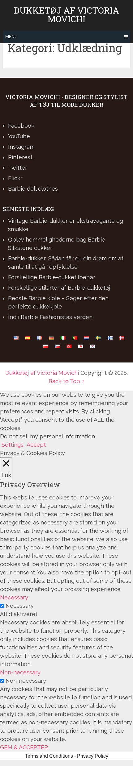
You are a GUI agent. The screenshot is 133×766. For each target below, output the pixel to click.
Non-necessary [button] (20, 672)
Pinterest (20, 157)
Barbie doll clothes (33, 188)
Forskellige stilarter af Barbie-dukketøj (59, 287)
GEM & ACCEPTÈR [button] (24, 747)
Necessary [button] (14, 597)
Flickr (15, 178)
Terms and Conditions (49, 756)
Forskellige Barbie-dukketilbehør (51, 277)
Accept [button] (36, 444)
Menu (11, 36)
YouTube (19, 136)
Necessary (20, 605)
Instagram (21, 146)
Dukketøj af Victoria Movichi (66, 14)
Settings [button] (13, 444)
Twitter (17, 167)
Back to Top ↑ (66, 381)
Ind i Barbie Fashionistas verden (50, 317)
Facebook (21, 125)
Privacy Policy (92, 756)
